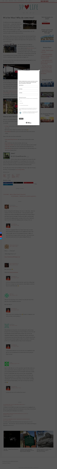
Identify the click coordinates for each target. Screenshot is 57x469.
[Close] (39, 70)
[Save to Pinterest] (1, 236)
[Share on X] (1, 235)
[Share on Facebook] (1, 233)
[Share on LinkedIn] (1, 238)
